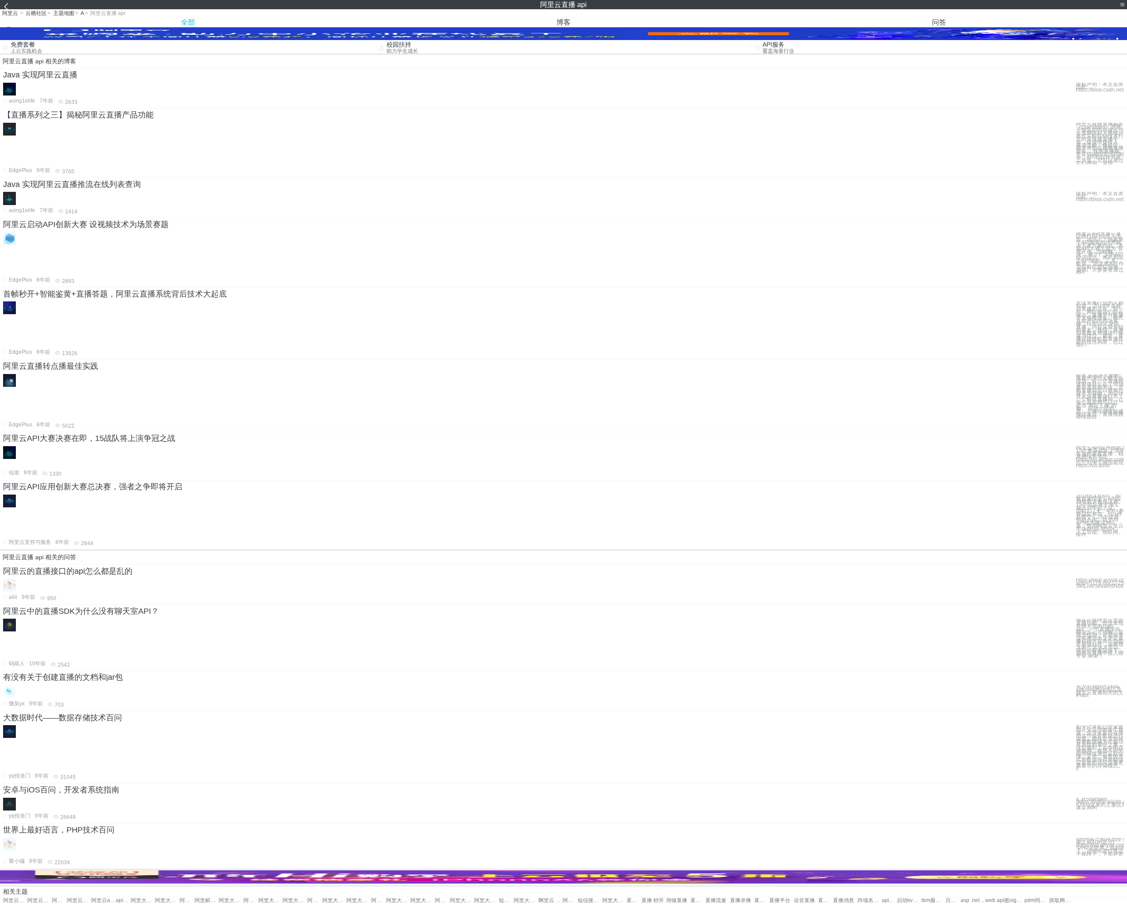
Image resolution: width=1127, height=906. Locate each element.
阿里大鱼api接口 (462, 900)
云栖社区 (36, 13)
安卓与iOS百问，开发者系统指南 (61, 789)
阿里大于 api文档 (334, 900)
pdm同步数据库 (1036, 900)
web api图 (997, 900)
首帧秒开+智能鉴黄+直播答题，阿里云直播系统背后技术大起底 (115, 294)
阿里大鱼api (250, 900)
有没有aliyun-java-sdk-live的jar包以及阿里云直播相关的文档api (1099, 691)
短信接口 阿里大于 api (506, 900)
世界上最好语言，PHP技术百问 (58, 829)
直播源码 (825, 900)
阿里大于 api (143, 900)
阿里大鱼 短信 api (422, 900)
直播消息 (843, 900)
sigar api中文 (1016, 900)
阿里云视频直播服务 (79, 900)
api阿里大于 (123, 900)
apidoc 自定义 (889, 900)
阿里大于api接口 (358, 900)
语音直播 (804, 900)
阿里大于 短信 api (270, 900)
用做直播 (676, 900)
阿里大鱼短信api (398, 900)
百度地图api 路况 (953, 900)
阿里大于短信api (314, 900)
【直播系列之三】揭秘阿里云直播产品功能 (78, 114)
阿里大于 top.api (526, 900)
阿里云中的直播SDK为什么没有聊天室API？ (81, 611)
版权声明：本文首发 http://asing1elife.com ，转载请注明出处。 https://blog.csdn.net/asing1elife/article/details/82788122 (1100, 87)
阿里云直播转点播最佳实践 (50, 366)
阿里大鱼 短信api (378, 900)
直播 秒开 (652, 900)
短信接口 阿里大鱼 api (590, 900)
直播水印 (761, 900)
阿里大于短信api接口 (442, 900)
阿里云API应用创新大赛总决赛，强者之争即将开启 (92, 486)
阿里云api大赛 (103, 900)
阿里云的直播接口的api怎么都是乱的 (68, 571)
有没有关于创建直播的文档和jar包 (63, 677)
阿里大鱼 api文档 (486, 900)
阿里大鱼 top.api (570, 900)
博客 (563, 22)
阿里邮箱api (187, 900)
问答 (939, 22)
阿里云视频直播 (39, 900)
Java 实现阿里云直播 (40, 74)
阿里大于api (167, 900)
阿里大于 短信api (295, 900)
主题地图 (63, 13)
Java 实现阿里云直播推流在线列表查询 (72, 184)
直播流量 (715, 900)
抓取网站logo (1061, 900)
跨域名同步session (870, 900)
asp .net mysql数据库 (973, 900)
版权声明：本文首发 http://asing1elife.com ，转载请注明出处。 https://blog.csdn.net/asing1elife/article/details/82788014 (1100, 196)
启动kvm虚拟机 (909, 900)
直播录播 (740, 900)
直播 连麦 (633, 900)
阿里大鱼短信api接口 (614, 900)
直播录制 (697, 900)
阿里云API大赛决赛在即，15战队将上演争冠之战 (89, 438)
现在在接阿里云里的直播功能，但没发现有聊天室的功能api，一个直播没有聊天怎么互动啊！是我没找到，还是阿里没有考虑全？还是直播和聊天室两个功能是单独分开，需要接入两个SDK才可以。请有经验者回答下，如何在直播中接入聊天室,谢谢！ (1100, 638)
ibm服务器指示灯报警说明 (933, 900)
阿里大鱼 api (231, 900)
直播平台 (779, 900)
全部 (188, 22)
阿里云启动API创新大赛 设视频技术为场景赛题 (86, 224)
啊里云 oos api (550, 900)
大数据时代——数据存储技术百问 (62, 717)
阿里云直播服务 (15, 900)
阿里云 (10, 13)
